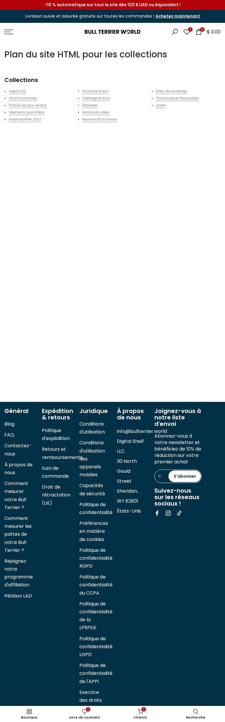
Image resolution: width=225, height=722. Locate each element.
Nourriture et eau (95, 91)
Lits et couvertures (23, 98)
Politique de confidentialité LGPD (95, 646)
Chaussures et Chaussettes (177, 98)
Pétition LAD (18, 596)
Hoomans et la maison (99, 119)
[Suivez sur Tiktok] (179, 513)
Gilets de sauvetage (171, 91)
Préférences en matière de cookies (93, 531)
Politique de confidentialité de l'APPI (95, 673)
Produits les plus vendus (28, 105)
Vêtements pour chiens (27, 112)
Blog (9, 424)
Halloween (90, 105)
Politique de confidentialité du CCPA (95, 584)
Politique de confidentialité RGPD (95, 558)
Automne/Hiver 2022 (25, 119)
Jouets (161, 105)
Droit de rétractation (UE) (56, 495)
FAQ (9, 434)
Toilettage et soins (96, 98)
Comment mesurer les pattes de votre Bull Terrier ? (18, 534)
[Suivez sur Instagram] (168, 513)
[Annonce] (112, 4)
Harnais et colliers (96, 112)
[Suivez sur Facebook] (157, 513)
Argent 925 (17, 91)
